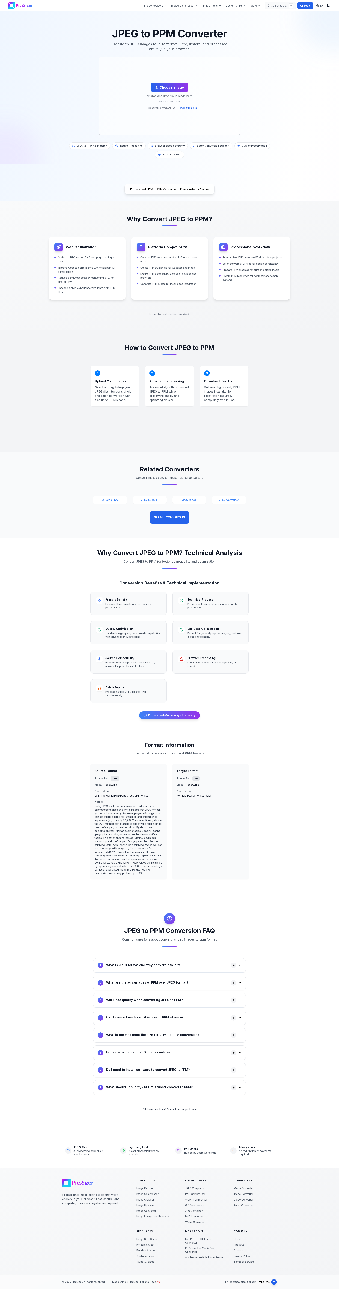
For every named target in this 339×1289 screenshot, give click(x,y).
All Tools (305, 5)
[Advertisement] (29, 81)
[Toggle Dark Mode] (328, 6)
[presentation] (169, 96)
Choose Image (171, 87)
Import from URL (188, 107)
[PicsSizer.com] (21, 5)
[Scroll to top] (274, 1282)
